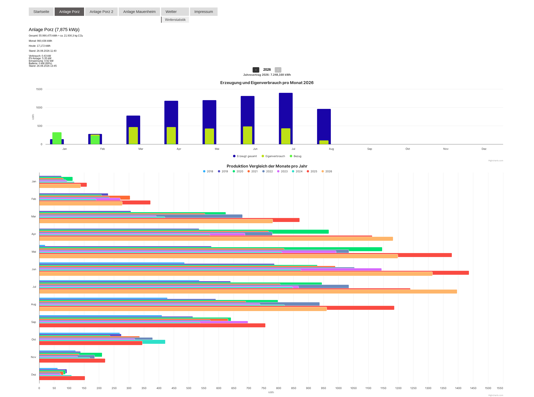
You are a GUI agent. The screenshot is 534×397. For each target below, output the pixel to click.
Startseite (41, 12)
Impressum (203, 12)
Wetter (171, 12)
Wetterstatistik (175, 19)
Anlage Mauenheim (139, 12)
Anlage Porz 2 (101, 12)
